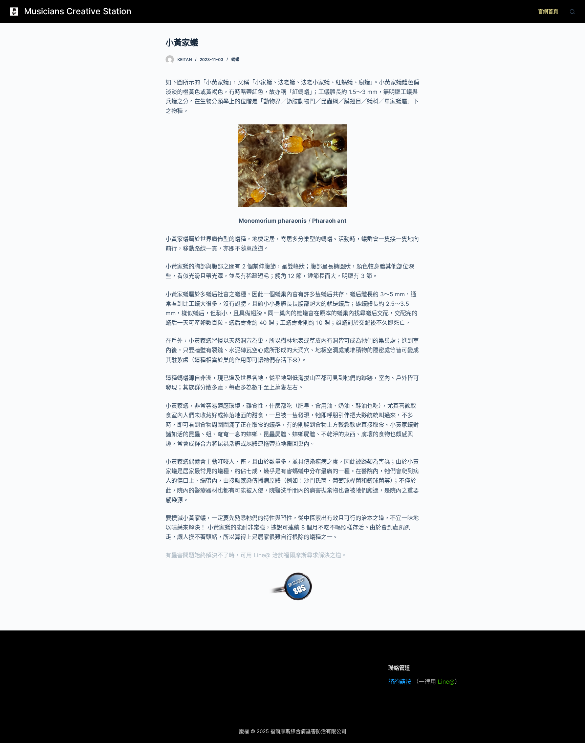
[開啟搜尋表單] (572, 11)
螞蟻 (235, 59)
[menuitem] (548, 11)
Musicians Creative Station (77, 11)
